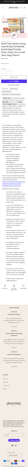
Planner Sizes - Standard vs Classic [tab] (11, 94)
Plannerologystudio (11, 466)
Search (5, 389)
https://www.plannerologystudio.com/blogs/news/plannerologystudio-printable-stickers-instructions (13, 184)
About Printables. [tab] (6, 91)
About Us (5, 379)
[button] (3, 7)
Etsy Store (6, 382)
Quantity (3, 68)
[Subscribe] (22, 435)
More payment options (14, 84)
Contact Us (6, 385)
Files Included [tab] (13, 88)
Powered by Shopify (20, 466)
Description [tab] (5, 88)
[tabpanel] (14, 189)
